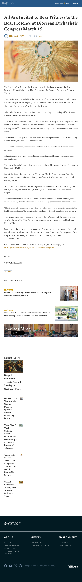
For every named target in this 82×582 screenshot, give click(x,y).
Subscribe (76, 3)
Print (8, 272)
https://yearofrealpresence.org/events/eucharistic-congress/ (29, 248)
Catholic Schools (10, 548)
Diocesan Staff (16, 36)
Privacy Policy (50, 566)
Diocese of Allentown (11, 545)
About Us (7, 542)
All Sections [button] (59, 3)
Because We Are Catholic (40, 545)
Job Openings (63, 542)
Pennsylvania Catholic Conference (12, 552)
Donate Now (36, 542)
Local (40, 36)
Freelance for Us (65, 545)
